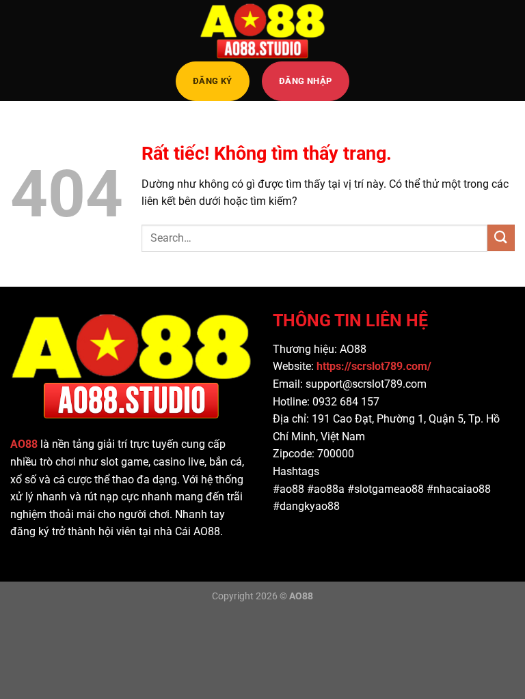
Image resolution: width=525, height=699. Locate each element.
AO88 (24, 444)
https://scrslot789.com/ (375, 366)
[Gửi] (501, 238)
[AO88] (262, 30)
